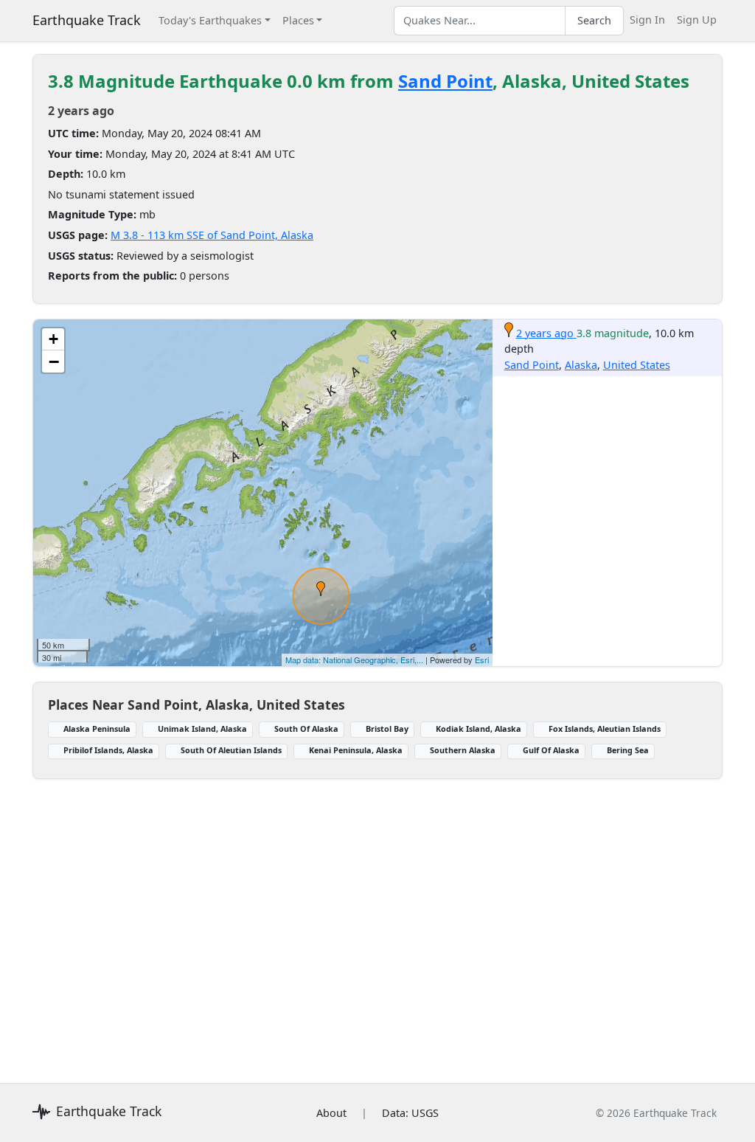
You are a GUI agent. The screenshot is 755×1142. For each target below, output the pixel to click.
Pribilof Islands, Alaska (108, 749)
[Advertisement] (377, 922)
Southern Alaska (462, 749)
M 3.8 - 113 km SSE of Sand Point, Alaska (212, 235)
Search (594, 20)
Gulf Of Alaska (551, 749)
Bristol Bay (387, 728)
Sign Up (697, 20)
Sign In (647, 20)
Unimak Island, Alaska (202, 728)
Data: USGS (410, 1113)
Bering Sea (628, 749)
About (331, 1113)
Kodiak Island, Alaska (478, 728)
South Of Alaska (306, 728)
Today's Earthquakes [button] (210, 20)
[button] (320, 588)
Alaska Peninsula (97, 728)
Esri (482, 659)
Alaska (581, 365)
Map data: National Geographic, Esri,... (354, 659)
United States (636, 365)
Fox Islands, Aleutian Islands (605, 728)
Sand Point (445, 81)
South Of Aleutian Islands (231, 749)
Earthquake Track (86, 20)
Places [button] (298, 20)
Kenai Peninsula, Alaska (356, 749)
